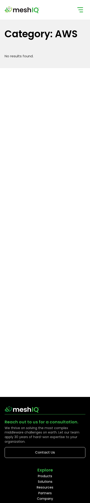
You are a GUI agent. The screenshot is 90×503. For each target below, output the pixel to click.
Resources (45, 487)
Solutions (45, 481)
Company (45, 498)
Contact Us (45, 452)
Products (45, 476)
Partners (45, 493)
